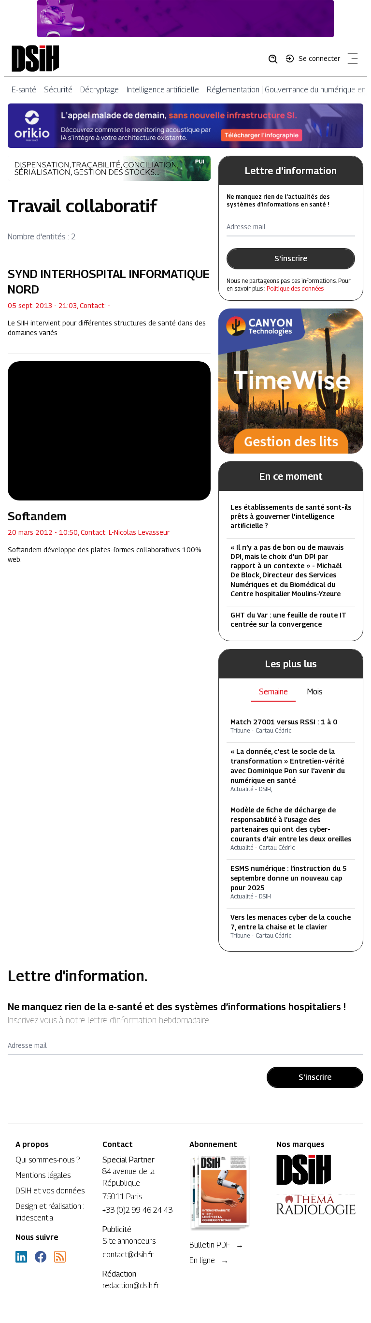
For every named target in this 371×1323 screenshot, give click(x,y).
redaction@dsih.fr (130, 1285)
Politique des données (295, 288)
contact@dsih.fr (128, 1254)
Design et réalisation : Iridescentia (50, 1212)
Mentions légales (43, 1175)
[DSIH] (316, 1169)
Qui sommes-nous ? (47, 1159)
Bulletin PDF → (216, 1245)
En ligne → (208, 1260)
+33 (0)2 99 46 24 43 (137, 1210)
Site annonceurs (129, 1241)
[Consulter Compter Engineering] (185, 18)
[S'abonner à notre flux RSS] (60, 1257)
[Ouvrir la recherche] (276, 58)
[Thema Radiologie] (316, 1204)
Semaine (273, 691)
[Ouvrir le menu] (350, 60)
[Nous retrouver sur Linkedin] (21, 1257)
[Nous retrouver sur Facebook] (40, 1257)
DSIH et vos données (50, 1190)
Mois (315, 691)
